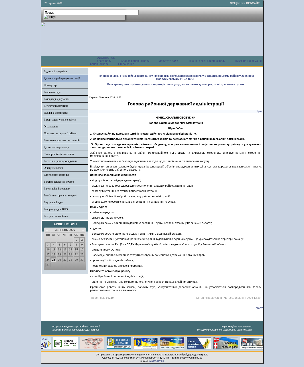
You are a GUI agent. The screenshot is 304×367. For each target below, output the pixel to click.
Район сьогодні (52, 92)
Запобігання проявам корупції (60, 195)
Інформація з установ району (60, 119)
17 (48, 254)
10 (48, 249)
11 (53, 249)
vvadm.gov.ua (156, 360)
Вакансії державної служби (59, 181)
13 (65, 249)
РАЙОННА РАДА (106, 57)
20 (65, 254)
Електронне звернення (56, 174)
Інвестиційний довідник (57, 188)
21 (70, 254)
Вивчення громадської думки (60, 161)
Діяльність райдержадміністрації (62, 78)
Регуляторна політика (56, 105)
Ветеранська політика (56, 216)
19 (59, 254)
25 (53, 259)
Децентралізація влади (56, 147)
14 (70, 249)
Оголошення (126, 64)
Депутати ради (168, 61)
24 (48, 259)
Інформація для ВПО (56, 209)
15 (76, 249)
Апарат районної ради (135, 61)
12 (59, 249)
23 (81, 254)
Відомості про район (55, 71)
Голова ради (103, 61)
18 (53, 254)
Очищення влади (53, 167)
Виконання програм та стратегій (61, 140)
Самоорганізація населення (59, 154)
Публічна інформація (56, 112)
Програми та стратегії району (60, 133)
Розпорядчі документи (56, 99)
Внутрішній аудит (53, 202)
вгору (259, 308)
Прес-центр (50, 85)
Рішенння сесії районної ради (206, 61)
